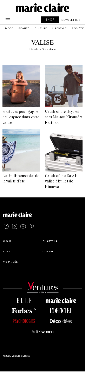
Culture (41, 28)
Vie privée (10, 261)
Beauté (24, 28)
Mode (9, 28)
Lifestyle (59, 28)
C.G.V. (7, 251)
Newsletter (70, 20)
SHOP (50, 19)
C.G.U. (7, 241)
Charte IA (49, 241)
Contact (49, 251)
